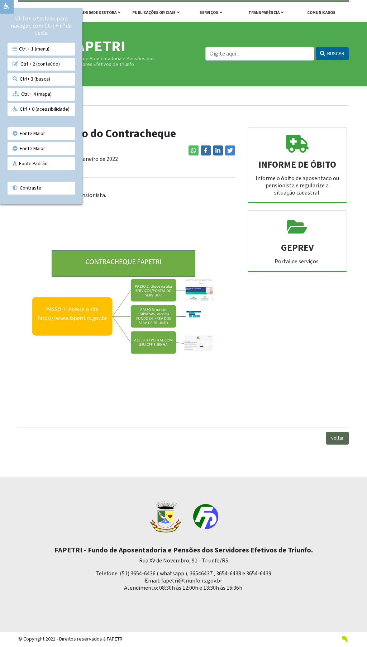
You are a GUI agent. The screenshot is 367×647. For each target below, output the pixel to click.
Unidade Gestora (99, 12)
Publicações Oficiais (154, 12)
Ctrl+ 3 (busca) (34, 79)
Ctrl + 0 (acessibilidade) (44, 109)
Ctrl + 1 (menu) (33, 48)
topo (354, 626)
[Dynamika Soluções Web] (345, 639)
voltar (337, 438)
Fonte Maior (31, 133)
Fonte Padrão (32, 163)
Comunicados (321, 12)
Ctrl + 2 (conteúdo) (39, 64)
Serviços (210, 12)
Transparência (264, 12)
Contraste (29, 187)
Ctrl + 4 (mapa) (35, 94)
